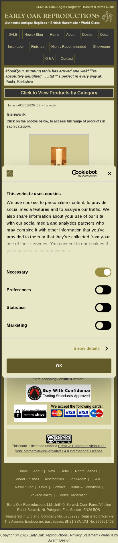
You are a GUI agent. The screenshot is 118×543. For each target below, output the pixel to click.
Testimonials (54, 479)
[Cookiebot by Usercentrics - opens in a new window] (73, 173)
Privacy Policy (41, 495)
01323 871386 (46, 7)
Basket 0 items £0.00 (98, 7)
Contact (67, 59)
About (70, 35)
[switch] (103, 289)
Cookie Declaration (73, 495)
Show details (87, 348)
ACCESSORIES (29, 105)
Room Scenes (86, 471)
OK (59, 365)
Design (87, 35)
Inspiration (16, 47)
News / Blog (33, 35)
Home (54, 35)
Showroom (101, 47)
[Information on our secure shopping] (30, 407)
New (51, 471)
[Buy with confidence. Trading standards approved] (58, 387)
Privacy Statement (84, 535)
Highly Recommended (68, 47)
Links (43, 487)
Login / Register (68, 7)
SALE (13, 35)
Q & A (49, 59)
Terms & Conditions (85, 487)
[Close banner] (109, 173)
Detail (104, 35)
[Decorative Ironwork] (58, 137)
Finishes (37, 47)
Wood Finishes (27, 479)
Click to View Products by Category (59, 92)
